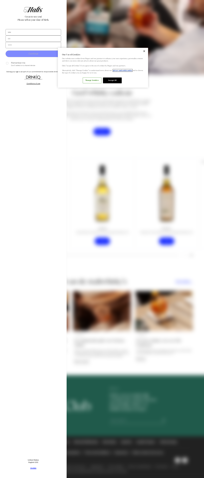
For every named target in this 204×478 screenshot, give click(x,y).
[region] (103, 68)
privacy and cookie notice (122, 70)
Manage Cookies (92, 80)
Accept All (112, 80)
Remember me (18, 63)
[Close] (144, 51)
